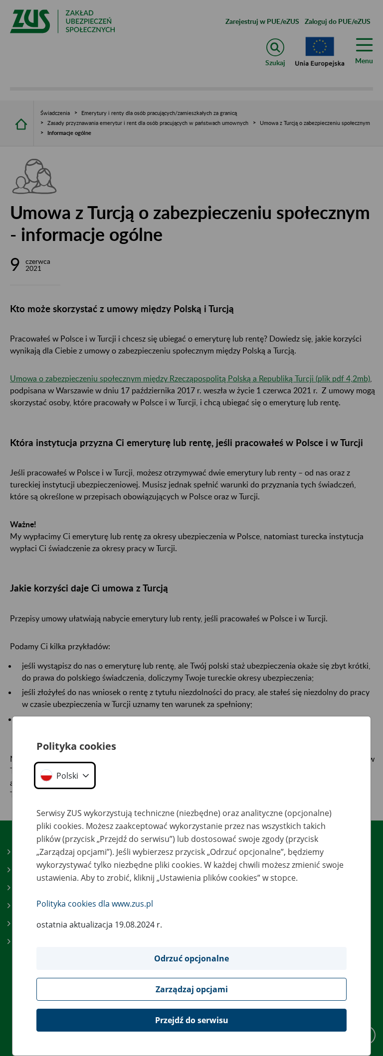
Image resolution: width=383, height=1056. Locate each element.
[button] (64, 775)
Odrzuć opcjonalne (191, 958)
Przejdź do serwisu (191, 1020)
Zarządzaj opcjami (192, 989)
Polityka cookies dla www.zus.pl (94, 903)
